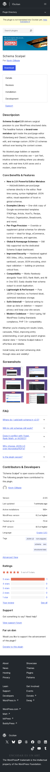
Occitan (13, 735)
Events (29, 691)
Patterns (30, 677)
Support (9, 105)
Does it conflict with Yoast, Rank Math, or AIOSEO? (16, 437)
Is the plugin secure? (13, 457)
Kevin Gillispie (13, 60)
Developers (8, 695)
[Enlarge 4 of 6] (43, 369)
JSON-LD (30, 539)
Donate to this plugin (13, 646)
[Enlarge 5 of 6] (43, 383)
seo (44, 544)
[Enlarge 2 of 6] (20, 381)
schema (38, 544)
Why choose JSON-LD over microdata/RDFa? (14, 447)
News (5, 668)
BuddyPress (10, 723)
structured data (40, 550)
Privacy (6, 677)
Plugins (29, 672)
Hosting (6, 672)
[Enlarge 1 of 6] (20, 369)
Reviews (9, 85)
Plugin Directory (10, 12)
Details (8, 78)
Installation (10, 92)
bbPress (8, 718)
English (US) (42, 532)
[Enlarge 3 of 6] (20, 395)
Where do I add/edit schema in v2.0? (21, 420)
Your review (8, 602)
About (6, 663)
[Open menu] (45, 4)
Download (9, 68)
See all (44, 602)
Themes (30, 668)
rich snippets (41, 539)
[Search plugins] (31, 30)
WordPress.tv (11, 700)
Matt (6, 714)
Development (12, 98)
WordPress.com (12, 709)
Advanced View (10, 557)
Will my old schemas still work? (18, 428)
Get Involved (32, 686)
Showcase (31, 663)
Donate (31, 695)
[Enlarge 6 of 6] (43, 396)
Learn (5, 686)
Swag (30, 700)
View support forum (12, 622)
